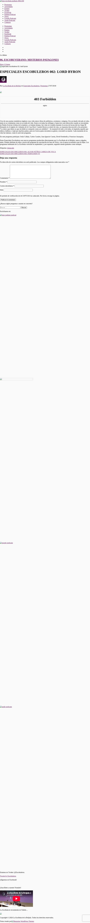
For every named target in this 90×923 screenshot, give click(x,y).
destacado (10, 147)
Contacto (7, 22)
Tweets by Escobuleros (8, 875)
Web (1, 189)
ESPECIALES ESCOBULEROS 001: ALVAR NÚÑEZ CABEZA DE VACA (28, 151)
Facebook (7, 12)
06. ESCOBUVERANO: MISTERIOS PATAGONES (29, 59)
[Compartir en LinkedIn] (11, 91)
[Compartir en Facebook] (1, 91)
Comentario (4, 177)
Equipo (6, 9)
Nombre (3, 181)
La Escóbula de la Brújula (12, 86)
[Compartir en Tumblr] (14, 91)
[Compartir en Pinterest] (7, 91)
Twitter (6, 10)
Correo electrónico (7, 185)
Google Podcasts (10, 18)
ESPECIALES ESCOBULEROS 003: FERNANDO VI (20, 153)
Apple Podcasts (9, 20)
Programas (8, 5)
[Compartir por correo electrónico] (17, 91)
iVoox (6, 16)
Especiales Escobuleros (31, 86)
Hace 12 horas (5, 64)
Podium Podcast (10, 14)
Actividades (8, 7)
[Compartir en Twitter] (4, 91)
